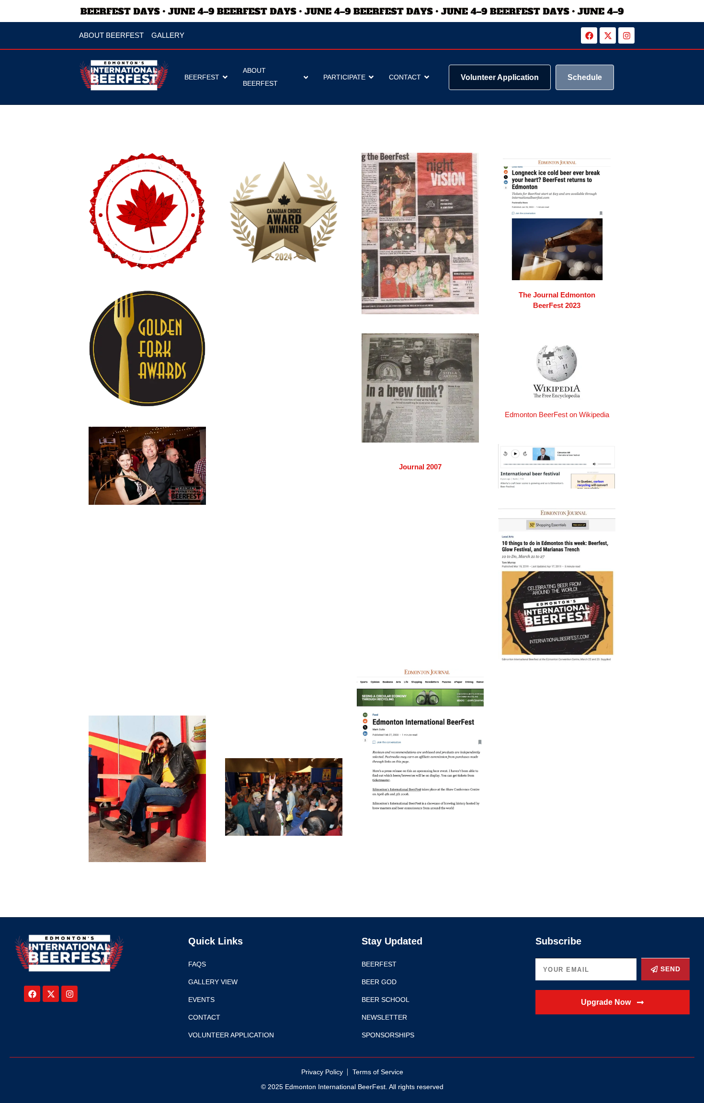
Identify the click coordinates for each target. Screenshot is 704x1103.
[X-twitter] (608, 35)
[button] (612, 1002)
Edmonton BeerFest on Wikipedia (557, 414)
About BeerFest (260, 77)
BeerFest (201, 77)
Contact (405, 77)
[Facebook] (589, 35)
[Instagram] (626, 35)
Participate (344, 77)
